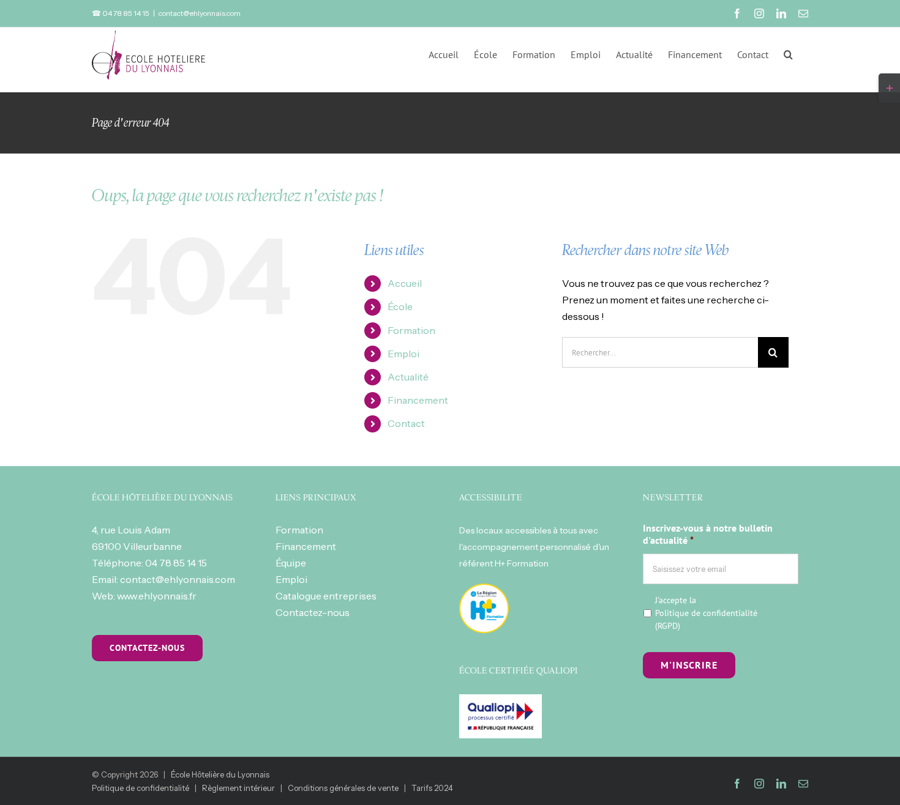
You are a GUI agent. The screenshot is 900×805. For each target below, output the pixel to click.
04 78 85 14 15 (176, 563)
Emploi (403, 353)
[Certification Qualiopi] (500, 702)
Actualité (408, 377)
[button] (788, 53)
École (400, 306)
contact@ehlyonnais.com (200, 13)
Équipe (291, 563)
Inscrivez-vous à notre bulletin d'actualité (708, 534)
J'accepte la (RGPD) (706, 613)
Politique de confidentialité (706, 612)
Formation (411, 330)
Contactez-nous (313, 612)
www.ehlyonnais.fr (157, 596)
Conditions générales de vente (343, 788)
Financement (418, 400)
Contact (406, 423)
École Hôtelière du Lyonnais (220, 774)
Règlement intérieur (238, 788)
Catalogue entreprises (326, 596)
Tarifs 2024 (432, 788)
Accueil (405, 283)
